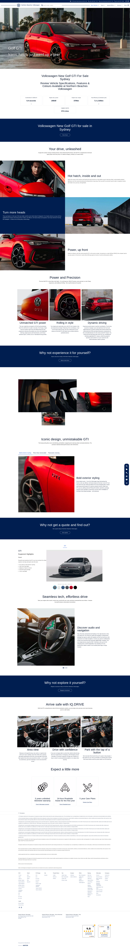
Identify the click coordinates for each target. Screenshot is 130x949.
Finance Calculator (90, 886)
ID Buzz (37, 881)
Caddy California (73, 876)
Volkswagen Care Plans (99, 887)
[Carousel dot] (63, 667)
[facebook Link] (126, 1)
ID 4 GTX (20, 898)
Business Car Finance (90, 894)
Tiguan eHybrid (21, 881)
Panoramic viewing (53, 453)
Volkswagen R (82, 882)
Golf (28, 875)
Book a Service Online (99, 879)
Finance (89, 883)
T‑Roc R (19, 878)
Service (119, 5)
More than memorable (39, 453)
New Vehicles (94, 5)
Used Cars (89, 878)
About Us (107, 876)
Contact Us (107, 875)
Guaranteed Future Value (90, 889)
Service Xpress (99, 876)
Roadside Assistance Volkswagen (98, 884)
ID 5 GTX (20, 896)
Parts (97, 893)
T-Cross (19, 875)
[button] (47, 395)
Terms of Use (20, 904)
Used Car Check (99, 891)
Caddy (54, 875)
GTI (65, 545)
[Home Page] (10, 5)
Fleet (89, 896)
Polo (28, 880)
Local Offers (90, 881)
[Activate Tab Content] (55, 587)
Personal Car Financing (90, 891)
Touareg (20, 888)
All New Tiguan (21, 880)
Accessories (98, 894)
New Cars (89, 875)
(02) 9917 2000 (71, 917)
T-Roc (19, 876)
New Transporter (65, 876)
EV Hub (106, 880)
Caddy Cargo (64, 875)
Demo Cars (90, 876)
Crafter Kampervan (81, 880)
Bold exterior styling (25, 453)
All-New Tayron (21, 885)
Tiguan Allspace (21, 883)
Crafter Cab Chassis (81, 877)
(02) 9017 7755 (23, 917)
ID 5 (19, 894)
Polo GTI (28, 881)
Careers (106, 878)
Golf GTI (28, 876)
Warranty (98, 881)
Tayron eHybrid (21, 886)
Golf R (28, 878)
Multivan (54, 876)
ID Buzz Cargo (38, 883)
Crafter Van (64, 878)
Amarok (45, 875)
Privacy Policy (21, 903)
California (72, 875)
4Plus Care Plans (99, 889)
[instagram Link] (128, 1)
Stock (102, 5)
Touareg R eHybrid (20, 891)
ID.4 (19, 893)
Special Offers (110, 5)
